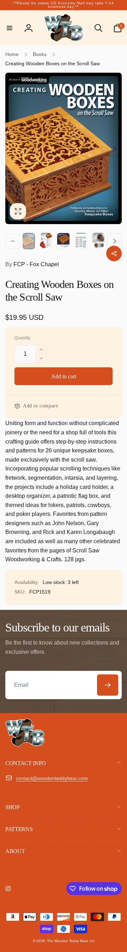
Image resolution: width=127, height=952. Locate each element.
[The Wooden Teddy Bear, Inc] (24, 745)
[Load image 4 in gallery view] (81, 241)
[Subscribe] (107, 685)
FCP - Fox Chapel (32, 264)
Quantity (22, 338)
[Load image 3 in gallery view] (63, 241)
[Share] (114, 253)
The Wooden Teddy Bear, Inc (71, 941)
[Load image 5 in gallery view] (98, 241)
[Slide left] (12, 148)
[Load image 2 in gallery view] (46, 241)
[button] (9, 28)
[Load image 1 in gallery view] (29, 241)
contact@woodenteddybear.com (52, 778)
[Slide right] (114, 148)
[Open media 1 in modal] (63, 148)
